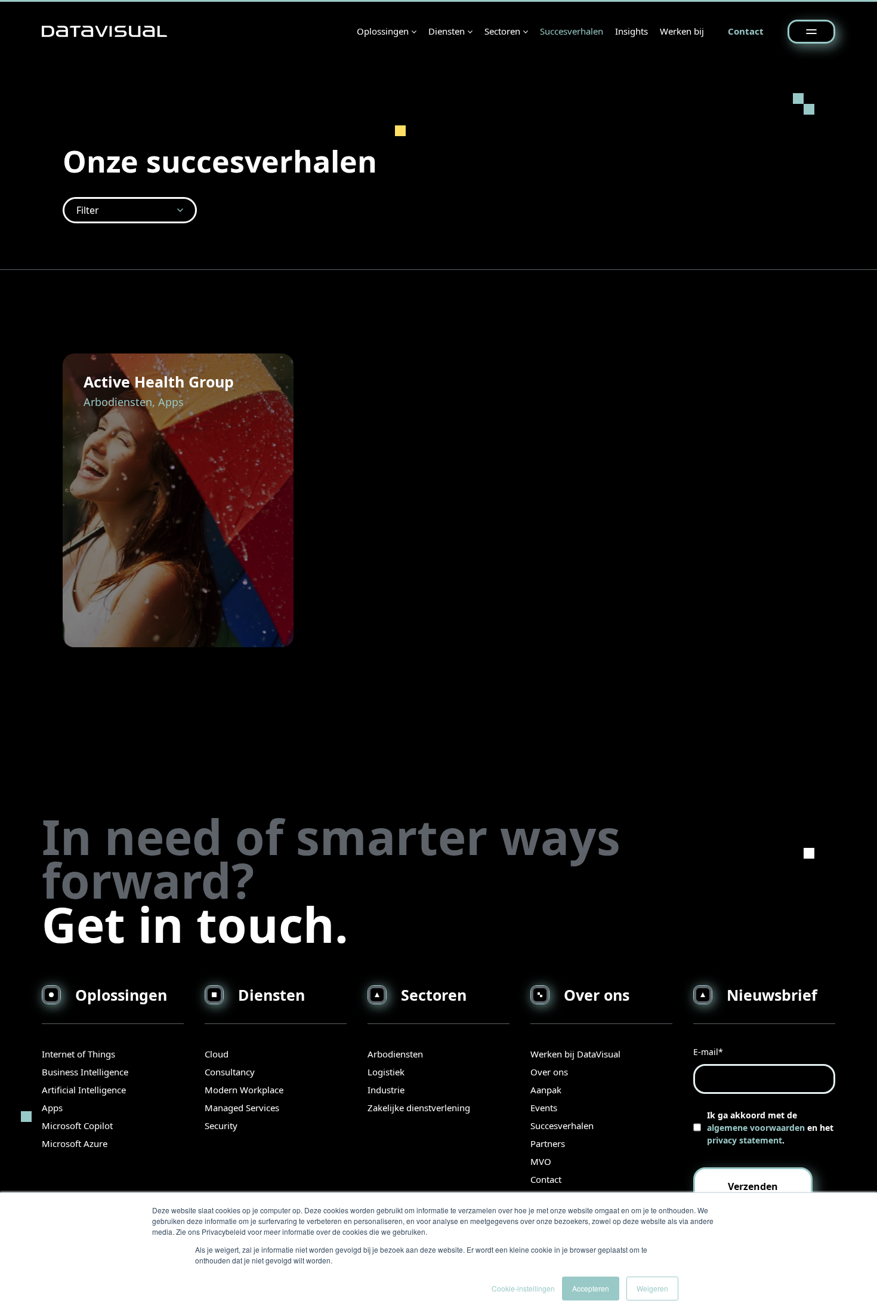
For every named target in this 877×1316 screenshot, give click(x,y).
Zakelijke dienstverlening (419, 1108)
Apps (52, 1108)
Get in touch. (195, 924)
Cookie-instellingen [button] (523, 1288)
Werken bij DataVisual (575, 1054)
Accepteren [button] (590, 1288)
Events (543, 1108)
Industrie (386, 1090)
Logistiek (386, 1072)
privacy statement (744, 1140)
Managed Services (242, 1108)
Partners (547, 1143)
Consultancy (230, 1072)
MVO (540, 1161)
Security (221, 1125)
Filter (87, 210)
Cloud (216, 1054)
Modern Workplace (244, 1090)
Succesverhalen (571, 31)
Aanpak (545, 1090)
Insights (631, 31)
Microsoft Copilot (77, 1125)
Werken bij (682, 31)
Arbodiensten (395, 1054)
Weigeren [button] (652, 1288)
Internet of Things (78, 1054)
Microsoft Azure (74, 1143)
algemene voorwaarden (756, 1127)
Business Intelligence (85, 1072)
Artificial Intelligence (84, 1090)
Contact (746, 31)
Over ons (549, 1072)
